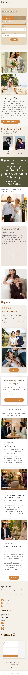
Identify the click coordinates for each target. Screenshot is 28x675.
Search (14, 39)
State (3, 33)
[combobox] (14, 29)
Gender (3, 14)
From (3, 26)
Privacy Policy (4, 615)
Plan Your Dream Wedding (13, 400)
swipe (13, 370)
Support (13, 667)
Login (2, 618)
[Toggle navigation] (25, 2)
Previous (1, 145)
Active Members (5, 614)
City (15, 33)
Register (3, 620)
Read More (14, 577)
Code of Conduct (5, 617)
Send (11, 655)
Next (27, 145)
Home (2, 613)
